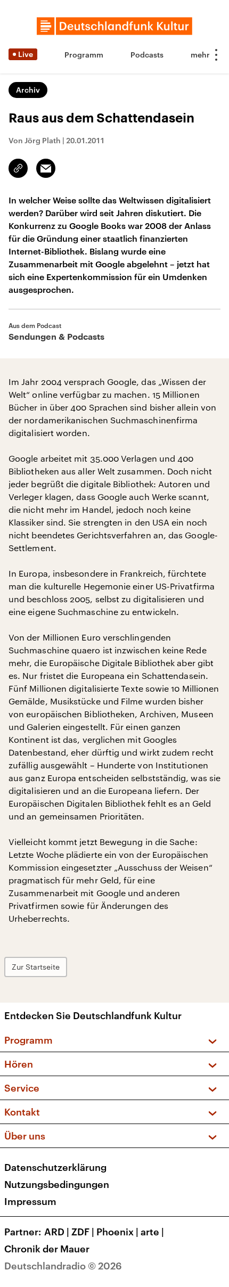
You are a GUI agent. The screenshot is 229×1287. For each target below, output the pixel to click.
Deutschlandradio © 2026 (63, 1266)
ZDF (82, 1231)
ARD (56, 1231)
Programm (83, 54)
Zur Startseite (36, 966)
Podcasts (146, 54)
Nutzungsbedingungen (56, 1184)
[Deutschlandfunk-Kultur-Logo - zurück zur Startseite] (114, 26)
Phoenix (117, 1231)
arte (152, 1231)
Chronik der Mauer (46, 1249)
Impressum (30, 1201)
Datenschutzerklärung (55, 1167)
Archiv (28, 89)
